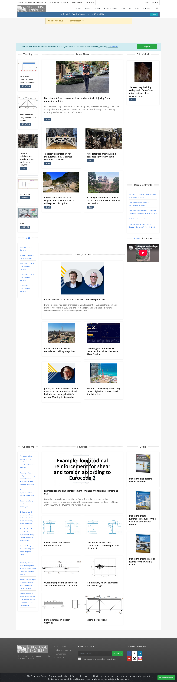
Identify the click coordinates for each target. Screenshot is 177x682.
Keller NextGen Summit (137, 219)
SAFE (22, 223)
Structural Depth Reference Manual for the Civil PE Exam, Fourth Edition (142, 520)
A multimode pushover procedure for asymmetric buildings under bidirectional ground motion (27, 534)
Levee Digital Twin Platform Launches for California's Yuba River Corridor (102, 351)
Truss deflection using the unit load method (28, 118)
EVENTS (97, 8)
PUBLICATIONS (110, 8)
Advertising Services (63, 650)
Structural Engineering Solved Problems (140, 480)
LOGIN (147, 2)
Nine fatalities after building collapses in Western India (101, 155)
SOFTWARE (147, 8)
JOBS (137, 8)
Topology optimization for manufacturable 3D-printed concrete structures (58, 156)
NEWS (87, 8)
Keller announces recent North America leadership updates (74, 299)
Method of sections (97, 619)
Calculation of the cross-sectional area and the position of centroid (103, 545)
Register (147, 46)
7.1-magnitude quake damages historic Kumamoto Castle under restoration (103, 200)
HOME (78, 8)
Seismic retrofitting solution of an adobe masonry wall (27, 504)
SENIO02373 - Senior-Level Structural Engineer (27, 266)
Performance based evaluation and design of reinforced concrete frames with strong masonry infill (27, 599)
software (25, 198)
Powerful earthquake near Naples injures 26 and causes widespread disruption (59, 200)
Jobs (28, 237)
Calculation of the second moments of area (57, 544)
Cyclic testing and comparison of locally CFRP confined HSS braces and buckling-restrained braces (27, 518)
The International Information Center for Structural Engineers (43, 2)
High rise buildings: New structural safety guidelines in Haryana (27, 159)
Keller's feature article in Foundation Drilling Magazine (59, 350)
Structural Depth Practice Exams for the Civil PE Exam (142, 561)
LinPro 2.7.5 (25, 194)
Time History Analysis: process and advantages (102, 584)
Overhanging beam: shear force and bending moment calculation (61, 584)
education (25, 86)
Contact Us (60, 657)
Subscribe (117, 653)
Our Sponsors (77, 2)
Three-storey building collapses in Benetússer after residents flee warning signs (141, 91)
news (23, 168)
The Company (61, 646)
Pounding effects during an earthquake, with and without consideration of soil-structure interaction (27, 479)
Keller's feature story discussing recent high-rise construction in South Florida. (103, 391)
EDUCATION (126, 8)
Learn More (113, 46)
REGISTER (155, 2)
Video (137, 238)
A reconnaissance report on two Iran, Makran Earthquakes (27, 493)
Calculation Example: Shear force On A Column (28, 80)
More (154, 14)
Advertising (89, 2)
